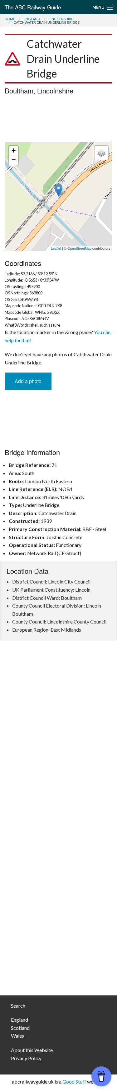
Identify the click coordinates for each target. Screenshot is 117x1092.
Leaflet (56, 248)
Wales (17, 1036)
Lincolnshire (61, 19)
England (32, 19)
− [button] (14, 160)
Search (18, 1006)
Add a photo (28, 381)
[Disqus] (58, 738)
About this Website (32, 1050)
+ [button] (14, 150)
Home (10, 19)
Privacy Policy (26, 1058)
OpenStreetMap (79, 248)
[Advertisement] (58, 120)
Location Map (57, 196)
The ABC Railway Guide (33, 7)
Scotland (20, 1028)
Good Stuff (74, 1081)
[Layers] (101, 153)
